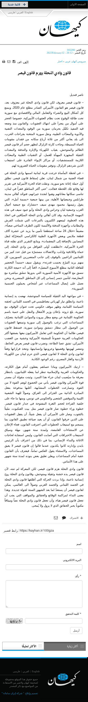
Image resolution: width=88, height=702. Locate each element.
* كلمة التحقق (73, 613)
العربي (20, 12)
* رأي (78, 576)
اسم (78, 544)
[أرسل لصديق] (9, 62)
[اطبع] (4, 62)
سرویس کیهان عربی (75, 61)
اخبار (60, 61)
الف (19, 62)
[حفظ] (14, 62)
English (29, 12)
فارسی (11, 12)
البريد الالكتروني (72, 560)
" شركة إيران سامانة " (13, 693)
